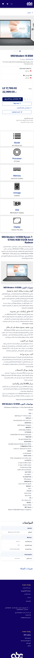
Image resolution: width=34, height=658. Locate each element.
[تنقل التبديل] (11, 4)
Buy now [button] (16, 103)
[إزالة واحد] (30, 99)
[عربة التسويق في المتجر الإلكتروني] (7, 4)
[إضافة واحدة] (25, 99)
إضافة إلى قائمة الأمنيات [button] (23, 108)
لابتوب (29, 12)
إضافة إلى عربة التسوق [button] (11, 99)
